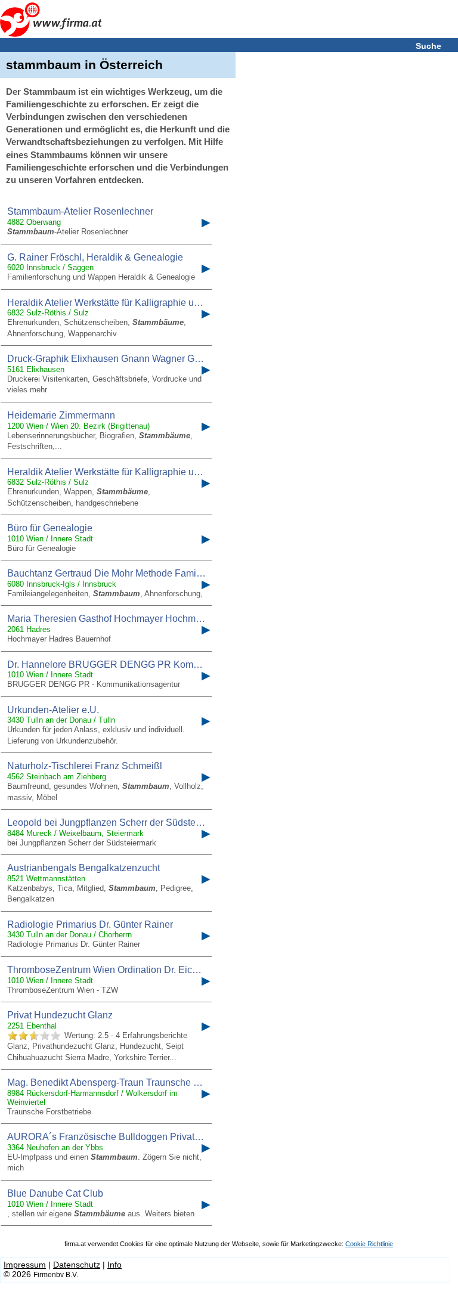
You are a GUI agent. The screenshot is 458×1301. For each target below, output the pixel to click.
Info (114, 1264)
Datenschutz (76, 1264)
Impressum (25, 1264)
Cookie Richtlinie (369, 1243)
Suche (428, 46)
